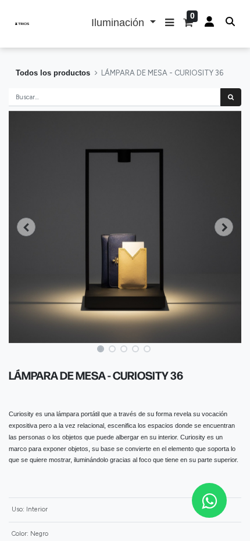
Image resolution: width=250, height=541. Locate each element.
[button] (169, 23)
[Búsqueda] (230, 97)
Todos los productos (53, 72)
